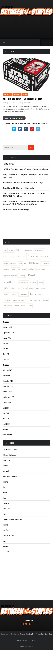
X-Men (30, 305)
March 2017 (6, 364)
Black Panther (28, 250)
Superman (23, 294)
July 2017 (6, 343)
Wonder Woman (20, 305)
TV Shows (6, 551)
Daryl (20, 263)
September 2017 (8, 332)
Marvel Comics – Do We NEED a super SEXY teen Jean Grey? (23, 182)
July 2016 (6, 407)
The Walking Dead (33, 300)
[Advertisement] (26, 27)
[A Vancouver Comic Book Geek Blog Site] (26, 15)
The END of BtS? (8, 163)
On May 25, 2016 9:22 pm (12, 102)
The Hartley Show (8, 535)
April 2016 (6, 423)
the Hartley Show (18, 300)
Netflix (6, 288)
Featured (7, 94)
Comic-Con (6, 460)
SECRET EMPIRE (40, 288)
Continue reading (13, 118)
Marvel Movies (23, 282)
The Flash (7, 300)
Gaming (5, 481)
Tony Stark (45, 300)
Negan (40, 282)
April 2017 (6, 359)
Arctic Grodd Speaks (10, 449)
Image (24, 269)
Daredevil (13, 263)
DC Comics (34, 263)
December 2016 (8, 381)
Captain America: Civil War (11, 257)
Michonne (33, 282)
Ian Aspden (27, 102)
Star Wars (6, 294)
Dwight (13, 269)
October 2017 (7, 327)
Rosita (25, 288)
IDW (19, 269)
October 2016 (7, 391)
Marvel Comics (10, 282)
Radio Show (6, 508)
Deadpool (6, 269)
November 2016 (8, 386)
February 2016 (7, 434)
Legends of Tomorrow (10, 275)
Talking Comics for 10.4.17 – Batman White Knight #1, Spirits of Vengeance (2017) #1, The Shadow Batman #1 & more (24, 202)
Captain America (39, 250)
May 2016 (6, 418)
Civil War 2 (44, 257)
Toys (25, 94)
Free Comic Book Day (10, 476)
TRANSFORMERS (8, 306)
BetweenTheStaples (9, 454)
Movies (5, 492)
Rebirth (13, 288)
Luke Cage (22, 275)
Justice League (40, 269)
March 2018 (6, 321)
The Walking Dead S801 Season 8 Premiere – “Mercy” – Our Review (25, 169)
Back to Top (26, 647)
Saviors (31, 288)
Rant (4, 514)
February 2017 (7, 370)
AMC (5, 250)
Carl (24, 257)
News (4, 497)
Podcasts (6, 503)
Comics (5, 263)
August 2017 (7, 338)
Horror (5, 487)
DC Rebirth (45, 263)
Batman (19, 250)
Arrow (11, 250)
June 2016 (6, 413)
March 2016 (6, 429)
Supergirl (14, 294)
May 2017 (6, 354)
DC (25, 263)
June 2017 (6, 348)
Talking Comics (36, 294)
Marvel (31, 275)
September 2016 (8, 397)
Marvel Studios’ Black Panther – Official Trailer (18, 188)
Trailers (5, 546)
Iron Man (31, 269)
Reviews (17, 94)
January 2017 (7, 375)
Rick (19, 288)
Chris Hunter (33, 256)
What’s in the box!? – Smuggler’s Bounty (22, 98)
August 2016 (7, 402)
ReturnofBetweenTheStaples (12, 519)
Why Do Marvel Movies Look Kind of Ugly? (16, 209)
